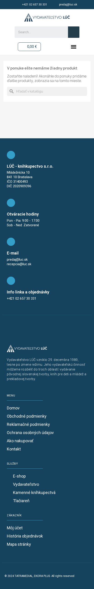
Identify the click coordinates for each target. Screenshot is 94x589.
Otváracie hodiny (23, 214)
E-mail (13, 253)
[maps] (11, 155)
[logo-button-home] (47, 17)
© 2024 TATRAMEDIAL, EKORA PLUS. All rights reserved (39, 576)
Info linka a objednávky (28, 292)
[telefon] (11, 281)
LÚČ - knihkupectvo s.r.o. (30, 166)
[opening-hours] (11, 203)
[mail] (11, 242)
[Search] (73, 32)
